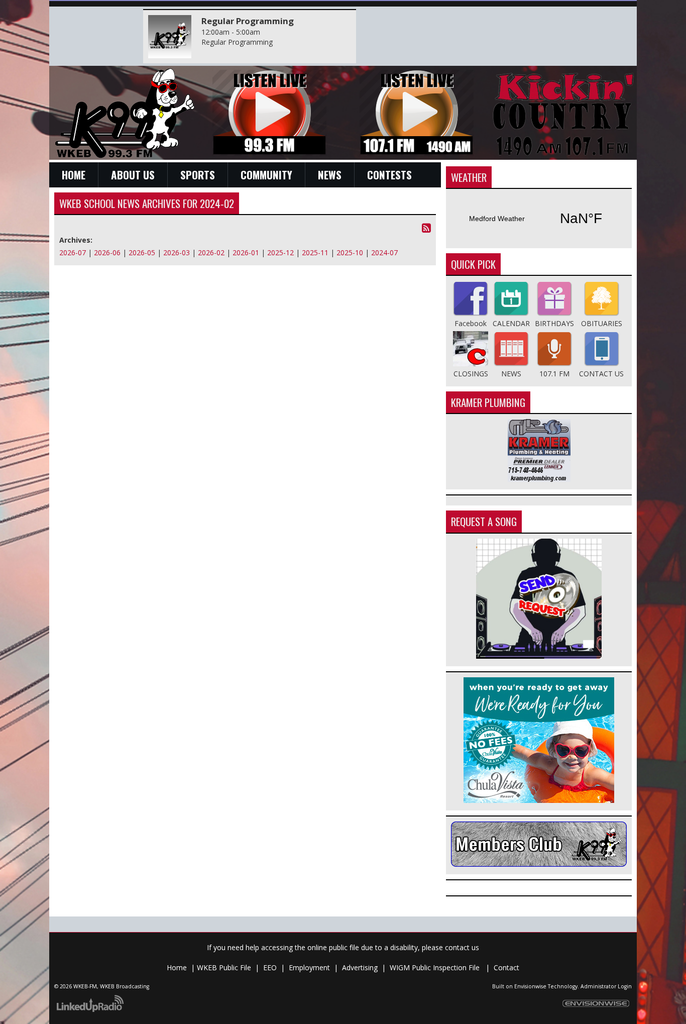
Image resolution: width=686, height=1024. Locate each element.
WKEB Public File (224, 967)
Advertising (360, 967)
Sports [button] (197, 174)
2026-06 (107, 252)
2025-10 (349, 252)
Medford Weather (539, 218)
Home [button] (73, 174)
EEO (270, 967)
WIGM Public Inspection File (436, 967)
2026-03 (176, 252)
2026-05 (142, 252)
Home (177, 967)
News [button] (329, 174)
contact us (462, 947)
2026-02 (211, 252)
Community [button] (266, 174)
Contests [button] (389, 174)
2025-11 (315, 252)
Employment (309, 967)
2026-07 (72, 252)
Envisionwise (530, 986)
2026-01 (246, 252)
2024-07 (384, 252)
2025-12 (280, 252)
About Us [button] (133, 174)
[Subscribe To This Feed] (426, 228)
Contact (506, 967)
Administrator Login (606, 986)
